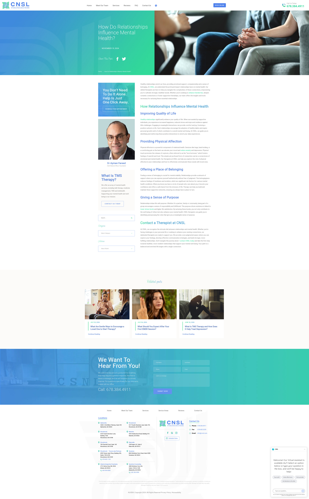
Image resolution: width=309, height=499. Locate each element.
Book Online (219, 5)
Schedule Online (173, 438)
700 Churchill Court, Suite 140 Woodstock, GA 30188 (108, 445)
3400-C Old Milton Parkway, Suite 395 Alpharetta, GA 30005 (111, 426)
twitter (124, 59)
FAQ (136, 5)
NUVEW (131, 492)
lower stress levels (147, 209)
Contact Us (146, 5)
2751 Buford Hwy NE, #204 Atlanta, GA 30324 (108, 467)
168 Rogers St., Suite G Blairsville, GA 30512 (135, 445)
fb (167, 433)
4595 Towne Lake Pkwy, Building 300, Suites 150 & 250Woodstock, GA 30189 (110, 455)
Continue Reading (94, 334)
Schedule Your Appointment (116, 109)
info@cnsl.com (202, 433)
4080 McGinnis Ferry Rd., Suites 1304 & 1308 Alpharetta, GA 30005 (136, 468)
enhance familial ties (196, 93)
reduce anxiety (186, 150)
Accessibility (176, 492)
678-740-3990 (135, 472)
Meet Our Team (102, 5)
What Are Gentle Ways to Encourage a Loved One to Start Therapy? (107, 328)
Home (89, 5)
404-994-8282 (106, 470)
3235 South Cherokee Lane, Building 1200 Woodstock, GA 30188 (108, 436)
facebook (118, 59)
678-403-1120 (106, 459)
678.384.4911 (295, 6)
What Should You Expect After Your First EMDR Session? (153, 328)
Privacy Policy (166, 492)
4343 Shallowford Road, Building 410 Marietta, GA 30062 (139, 435)
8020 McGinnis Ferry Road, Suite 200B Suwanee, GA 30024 (139, 454)
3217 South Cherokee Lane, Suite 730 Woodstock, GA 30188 (139, 426)
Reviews (127, 5)
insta (176, 433)
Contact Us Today (112, 204)
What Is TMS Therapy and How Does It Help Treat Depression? (201, 328)
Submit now (163, 391)
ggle (172, 433)
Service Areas (163, 410)
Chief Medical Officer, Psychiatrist (116, 164)
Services (116, 5)
